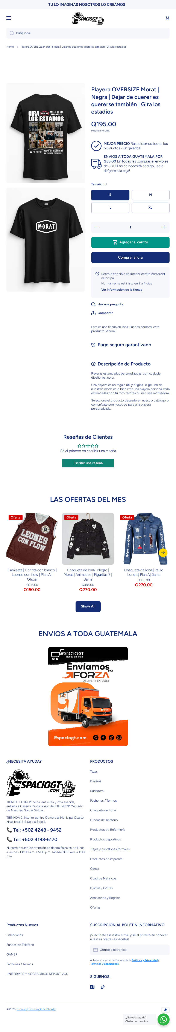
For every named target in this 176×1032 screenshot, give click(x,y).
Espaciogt (23, 1009)
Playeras (95, 781)
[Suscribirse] (164, 950)
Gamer (94, 869)
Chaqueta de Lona (103, 810)
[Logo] (88, 18)
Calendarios (14, 935)
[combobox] (88, 33)
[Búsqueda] (10, 33)
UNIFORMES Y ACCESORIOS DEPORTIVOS (37, 974)
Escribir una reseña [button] (88, 463)
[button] (167, 18)
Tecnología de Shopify (42, 1009)
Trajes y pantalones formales (110, 849)
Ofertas (95, 907)
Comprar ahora (130, 257)
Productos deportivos (105, 839)
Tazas (94, 771)
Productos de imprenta (106, 859)
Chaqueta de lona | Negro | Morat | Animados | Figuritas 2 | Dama (88, 575)
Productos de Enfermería (107, 830)
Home (10, 46)
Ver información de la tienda (121, 290)
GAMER (11, 954)
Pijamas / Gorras (101, 888)
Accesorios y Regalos (105, 898)
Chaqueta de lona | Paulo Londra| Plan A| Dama (143, 572)
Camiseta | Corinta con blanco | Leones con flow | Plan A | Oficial (32, 575)
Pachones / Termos (103, 800)
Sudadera (96, 791)
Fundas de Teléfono (104, 820)
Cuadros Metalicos (103, 878)
